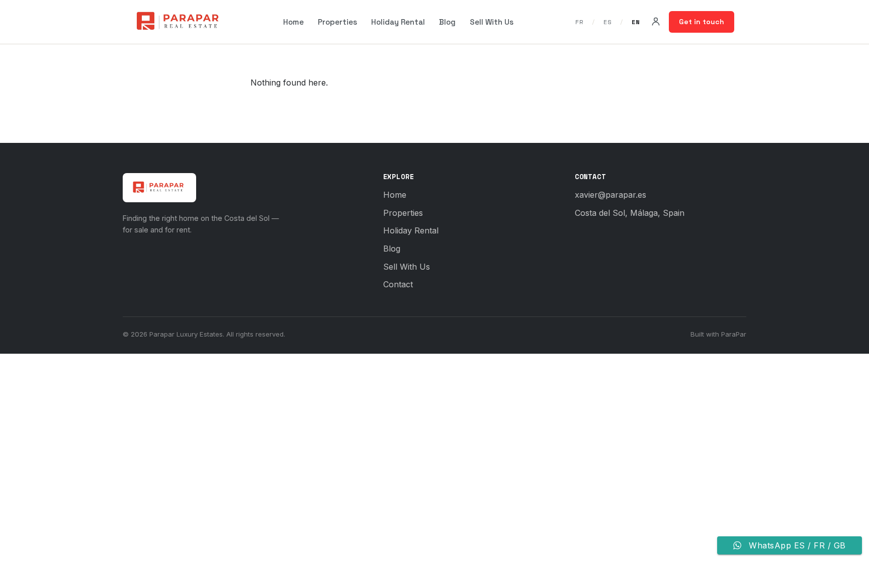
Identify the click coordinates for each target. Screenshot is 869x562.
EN (636, 22)
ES (609, 22)
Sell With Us (491, 22)
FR (581, 22)
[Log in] (656, 22)
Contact (398, 284)
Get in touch (701, 21)
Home (293, 22)
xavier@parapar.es (610, 195)
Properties (337, 22)
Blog (447, 22)
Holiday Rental (398, 22)
